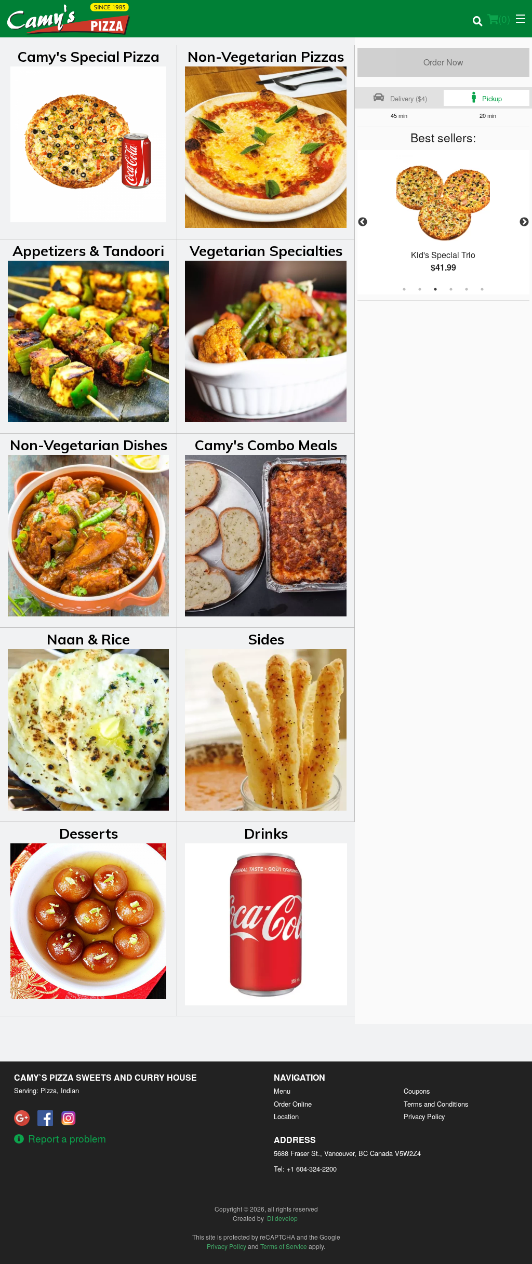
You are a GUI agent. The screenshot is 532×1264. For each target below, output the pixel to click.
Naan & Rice (88, 639)
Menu (282, 1091)
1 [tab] (404, 289)
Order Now (443, 62)
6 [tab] (482, 289)
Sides (266, 639)
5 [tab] (466, 289)
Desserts (88, 833)
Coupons (417, 1091)
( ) (504, 18)
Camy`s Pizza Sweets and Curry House (105, 1077)
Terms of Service (283, 1246)
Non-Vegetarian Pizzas (266, 56)
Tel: (305, 1169)
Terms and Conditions (436, 1104)
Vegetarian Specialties (266, 251)
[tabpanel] (443, 222)
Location (286, 1116)
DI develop (282, 1218)
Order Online (293, 1104)
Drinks (266, 833)
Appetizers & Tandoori (88, 251)
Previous (362, 222)
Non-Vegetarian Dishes (88, 445)
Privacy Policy (424, 1116)
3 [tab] (435, 289)
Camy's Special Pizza (88, 56)
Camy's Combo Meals (266, 445)
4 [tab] (451, 289)
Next (524, 222)
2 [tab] (420, 289)
